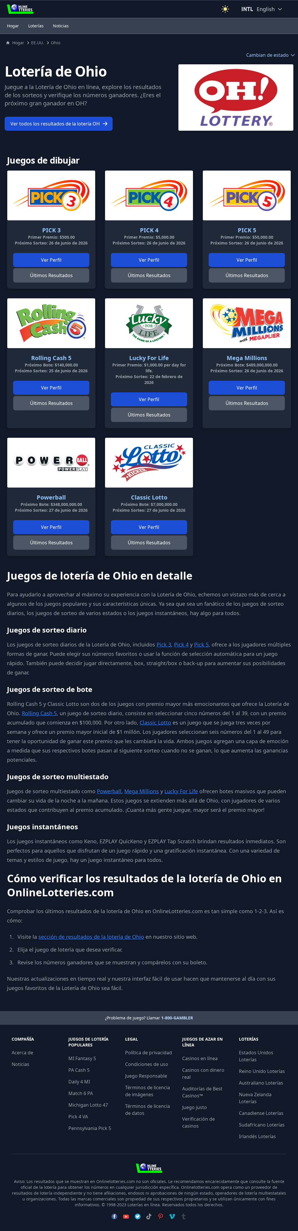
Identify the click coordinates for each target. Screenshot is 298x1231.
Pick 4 (181, 644)
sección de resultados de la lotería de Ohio (91, 936)
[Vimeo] (172, 1216)
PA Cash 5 (79, 1070)
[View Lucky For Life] (149, 323)
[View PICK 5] (247, 195)
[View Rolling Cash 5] (51, 323)
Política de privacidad (148, 1052)
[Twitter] (138, 1216)
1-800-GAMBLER (177, 1018)
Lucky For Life (181, 791)
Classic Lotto (155, 722)
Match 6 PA (80, 1093)
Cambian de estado (267, 55)
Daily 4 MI (79, 1081)
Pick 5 (201, 644)
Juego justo (194, 1107)
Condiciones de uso (146, 1064)
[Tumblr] (184, 1216)
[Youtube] (126, 1216)
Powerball (109, 791)
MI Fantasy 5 (82, 1058)
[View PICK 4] (149, 195)
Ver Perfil (51, 260)
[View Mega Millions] (247, 323)
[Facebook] (114, 1216)
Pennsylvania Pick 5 (89, 1128)
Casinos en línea (200, 1058)
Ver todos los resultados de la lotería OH (55, 124)
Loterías (36, 26)
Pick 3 (164, 644)
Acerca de (22, 1052)
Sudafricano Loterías (262, 1125)
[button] (225, 9)
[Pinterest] (160, 1216)
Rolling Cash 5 (39, 713)
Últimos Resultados (51, 275)
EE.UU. (37, 42)
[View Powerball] (51, 463)
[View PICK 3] (51, 195)
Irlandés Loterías (257, 1136)
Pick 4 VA (78, 1116)
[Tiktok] (148, 1216)
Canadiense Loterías (261, 1113)
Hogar (13, 26)
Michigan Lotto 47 (88, 1105)
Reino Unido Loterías (262, 1071)
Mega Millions (141, 791)
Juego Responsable (146, 1076)
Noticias (61, 26)
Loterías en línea (143, 1204)
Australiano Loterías (261, 1083)
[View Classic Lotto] (149, 463)
